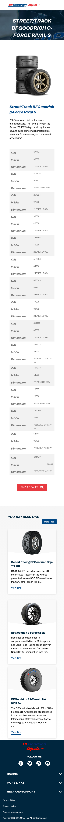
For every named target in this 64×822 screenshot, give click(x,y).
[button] (4, 4)
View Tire (16, 588)
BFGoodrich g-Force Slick (28, 632)
